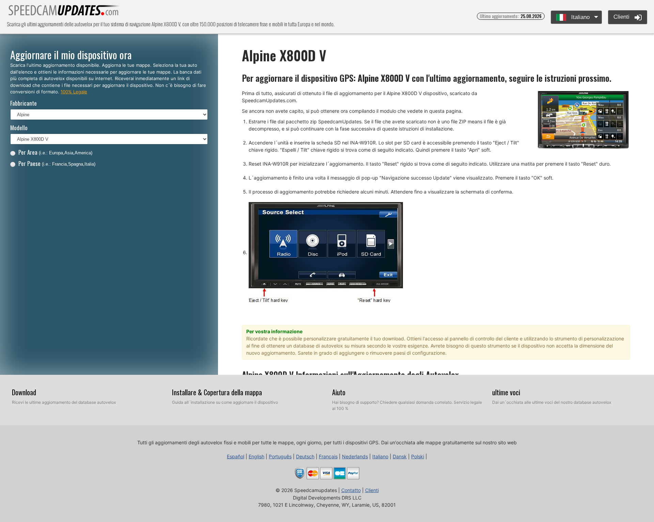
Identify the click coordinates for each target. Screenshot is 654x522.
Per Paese (56, 163)
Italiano (580, 17)
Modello (19, 127)
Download (24, 392)
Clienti (622, 17)
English (256, 456)
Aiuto (338, 392)
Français (328, 456)
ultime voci (506, 392)
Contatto (351, 490)
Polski (417, 456)
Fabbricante (23, 103)
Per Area (55, 152)
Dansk (400, 456)
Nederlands (355, 456)
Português (280, 456)
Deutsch (305, 456)
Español (235, 456)
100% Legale (74, 91)
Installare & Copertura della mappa (217, 392)
